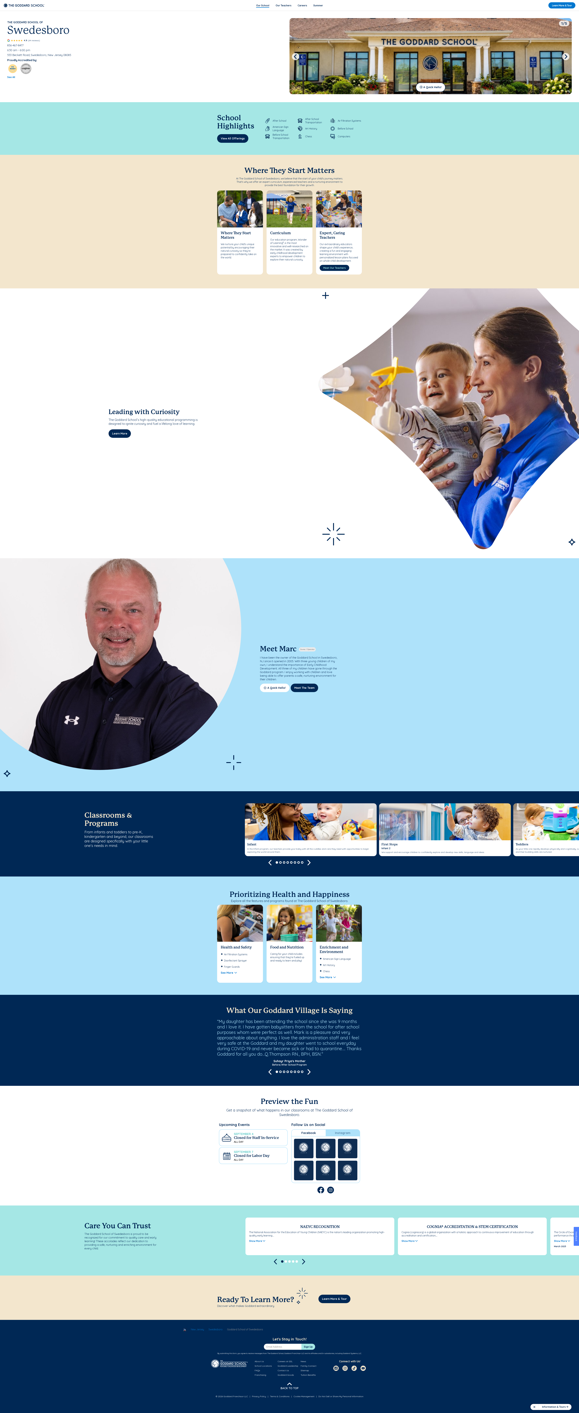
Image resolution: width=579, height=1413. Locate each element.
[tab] (309, 1133)
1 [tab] (277, 862)
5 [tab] (291, 862)
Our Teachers (283, 5)
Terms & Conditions (280, 1396)
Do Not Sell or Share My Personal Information (340, 1396)
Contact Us (283, 1370)
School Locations (263, 1366)
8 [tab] (302, 862)
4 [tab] (287, 862)
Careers (302, 5)
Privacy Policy (259, 1396)
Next (565, 56)
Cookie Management (304, 1396)
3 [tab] (284, 862)
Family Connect (308, 1366)
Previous (295, 56)
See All (11, 77)
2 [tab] (280, 862)
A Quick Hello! (432, 87)
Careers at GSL (285, 1361)
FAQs (257, 1370)
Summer (318, 5)
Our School (262, 5)
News (303, 1361)
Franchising (260, 1375)
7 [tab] (298, 862)
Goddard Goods (286, 1375)
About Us (259, 1361)
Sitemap (305, 1370)
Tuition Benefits (308, 1375)
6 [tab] (295, 862)
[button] (253, 1137)
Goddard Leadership (288, 1366)
